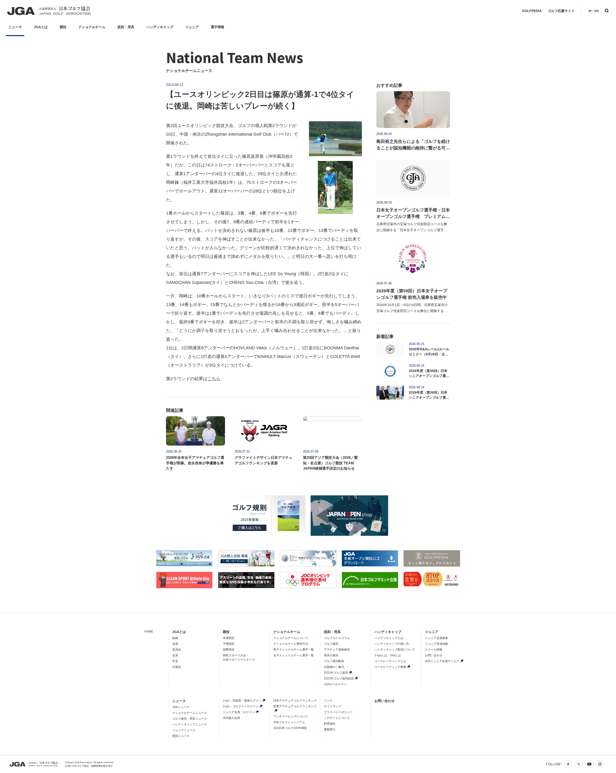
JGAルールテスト (335, 684)
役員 (175, 643)
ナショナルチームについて (290, 638)
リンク (328, 700)
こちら (213, 378)
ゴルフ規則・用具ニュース (189, 718)
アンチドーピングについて (290, 716)
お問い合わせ (433, 655)
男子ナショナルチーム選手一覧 (293, 649)
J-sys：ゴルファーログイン (240, 706)
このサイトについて (337, 718)
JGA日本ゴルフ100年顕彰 (290, 728)
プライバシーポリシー (338, 712)
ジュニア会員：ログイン (239, 712)
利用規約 (329, 723)
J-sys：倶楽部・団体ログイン (242, 700)
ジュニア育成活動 (436, 643)
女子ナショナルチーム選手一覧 (293, 655)
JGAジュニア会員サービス (442, 661)
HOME (148, 631)
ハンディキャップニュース (189, 724)
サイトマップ (332, 706)
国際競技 (228, 649)
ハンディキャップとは (388, 638)
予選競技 (228, 643)
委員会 (176, 649)
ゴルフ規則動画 (334, 661)
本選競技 (228, 638)
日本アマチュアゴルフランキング (295, 700)
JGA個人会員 (231, 718)
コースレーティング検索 (390, 667)
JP (590, 11)
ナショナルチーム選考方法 (290, 643)
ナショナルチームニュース (189, 713)
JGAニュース (180, 707)
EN (597, 11)
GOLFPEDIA (532, 11)
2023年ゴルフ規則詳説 (339, 678)
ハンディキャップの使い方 (391, 643)
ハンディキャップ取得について (394, 649)
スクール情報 (433, 649)
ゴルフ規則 (331, 643)
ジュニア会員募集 (436, 638)
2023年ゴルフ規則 (336, 672)
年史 (175, 661)
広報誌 (176, 667)
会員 (175, 655)
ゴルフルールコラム (337, 638)
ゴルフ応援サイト (561, 11)
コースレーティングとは (390, 661)
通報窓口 (329, 729)
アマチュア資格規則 (337, 649)
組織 (175, 638)
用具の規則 (331, 655)
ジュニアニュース (183, 730)
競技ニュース (181, 736)
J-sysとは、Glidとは (387, 655)
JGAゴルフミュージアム (289, 722)
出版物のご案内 (334, 667)
